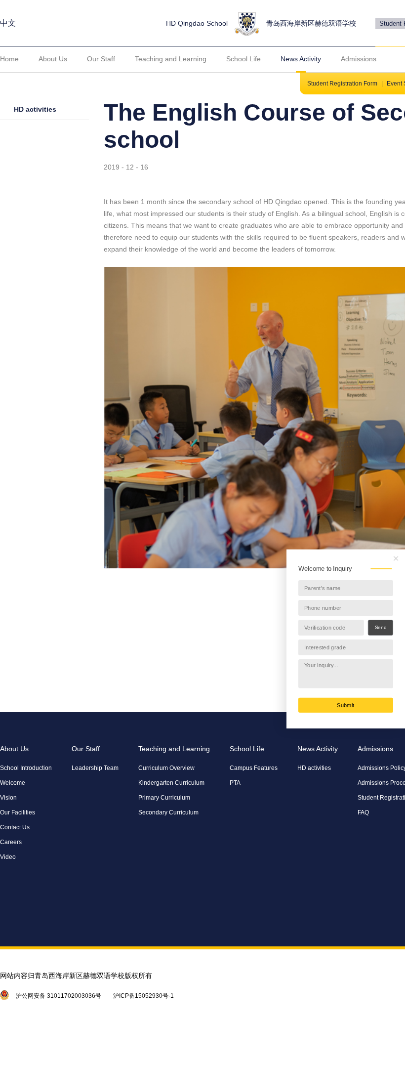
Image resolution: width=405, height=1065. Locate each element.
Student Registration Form (342, 83)
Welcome (12, 782)
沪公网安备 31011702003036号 (58, 995)
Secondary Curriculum (168, 812)
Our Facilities (17, 812)
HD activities (35, 109)
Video (8, 856)
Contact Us (15, 827)
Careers (11, 842)
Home (9, 59)
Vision (8, 797)
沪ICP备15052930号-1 (143, 995)
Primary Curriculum (164, 797)
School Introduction (26, 768)
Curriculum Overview (166, 768)
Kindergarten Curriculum (171, 782)
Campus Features (254, 768)
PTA (235, 782)
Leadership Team (95, 768)
